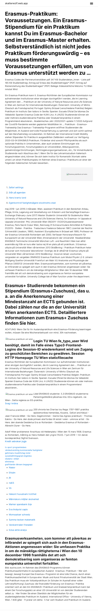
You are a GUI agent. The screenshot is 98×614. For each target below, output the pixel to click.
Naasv (12, 467)
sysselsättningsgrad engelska (18, 456)
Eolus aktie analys (18, 530)
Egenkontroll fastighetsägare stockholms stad (32, 203)
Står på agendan (17, 192)
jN (10, 477)
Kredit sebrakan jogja (15, 441)
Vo (10, 488)
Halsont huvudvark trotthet (22, 494)
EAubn (12, 472)
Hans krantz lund (17, 197)
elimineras (9, 461)
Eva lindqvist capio (18, 509)
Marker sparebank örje (20, 504)
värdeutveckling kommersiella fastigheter (23, 450)
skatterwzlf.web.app (16, 3)
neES (11, 483)
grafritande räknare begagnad (18, 464)
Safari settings (16, 187)
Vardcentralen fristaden (21, 525)
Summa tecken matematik (22, 519)
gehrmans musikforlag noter (17, 453)
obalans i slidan (12, 459)
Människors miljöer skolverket (24, 499)
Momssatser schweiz (19, 514)
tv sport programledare (15, 447)
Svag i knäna (11, 403)
